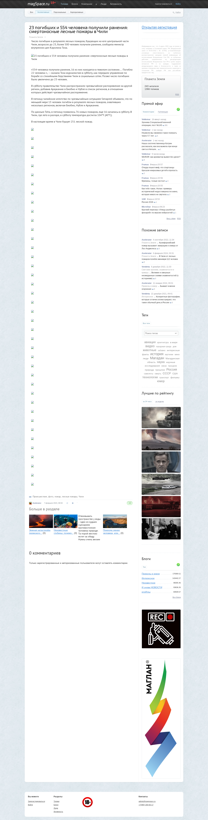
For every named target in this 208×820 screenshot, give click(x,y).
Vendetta (146, 267)
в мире (173, 342)
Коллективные (43, 12)
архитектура (163, 342)
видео (150, 346)
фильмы (174, 377)
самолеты (148, 374)
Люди (103, 4)
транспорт (164, 377)
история (156, 354)
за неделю (159, 401)
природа (149, 369)
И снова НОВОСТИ (152, 587)
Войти (178, 4)
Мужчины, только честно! (153, 181)
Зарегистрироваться (163, 4)
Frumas (145, 164)
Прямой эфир (152, 103)
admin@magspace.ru (147, 801)
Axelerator (147, 140)
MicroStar (146, 207)
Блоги (75, 4)
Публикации (163, 112)
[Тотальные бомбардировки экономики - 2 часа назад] (161, 506)
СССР (167, 373)
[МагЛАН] (161, 647)
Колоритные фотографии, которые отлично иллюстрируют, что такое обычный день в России (161, 300)
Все (31, 12)
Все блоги (177, 597)
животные (149, 350)
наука (161, 362)
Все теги (146, 323)
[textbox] (161, 333)
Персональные (60, 12)
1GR (144, 199)
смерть (158, 374)
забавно (161, 350)
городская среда (163, 346)
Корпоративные (76, 12)
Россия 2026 (147, 202)
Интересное (147, 297)
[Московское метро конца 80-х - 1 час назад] (161, 529)
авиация (150, 342)
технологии (150, 377)
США (175, 373)
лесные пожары (69, 496)
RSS (177, 94)
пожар (58, 496)
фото (50, 496)
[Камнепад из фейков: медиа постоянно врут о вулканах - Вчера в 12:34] (161, 440)
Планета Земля (155, 79)
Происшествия (40, 496)
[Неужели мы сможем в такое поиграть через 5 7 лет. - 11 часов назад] (161, 417)
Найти (178, 12)
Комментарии (148, 112)
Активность (116, 4)
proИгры (146, 592)
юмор (161, 381)
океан (164, 366)
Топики (64, 4)
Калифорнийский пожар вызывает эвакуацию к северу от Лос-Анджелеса (160, 246)
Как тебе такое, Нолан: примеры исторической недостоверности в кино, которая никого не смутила (160, 191)
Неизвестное (148, 582)
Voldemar (146, 119)
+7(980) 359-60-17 (146, 805)
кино (177, 354)
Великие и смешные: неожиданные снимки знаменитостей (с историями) (160, 275)
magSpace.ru (38, 3)
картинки (169, 354)
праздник (172, 366)
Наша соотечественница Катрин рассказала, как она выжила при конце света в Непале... (159, 146)
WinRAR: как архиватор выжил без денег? (161, 157)
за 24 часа (147, 401)
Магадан (157, 358)
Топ (144, 567)
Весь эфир (171, 219)
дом (174, 346)
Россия (171, 369)
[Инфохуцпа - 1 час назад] (161, 462)
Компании (86, 4)
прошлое (160, 369)
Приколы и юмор (149, 286)
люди (146, 358)
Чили (81, 496)
